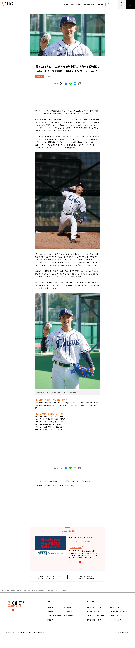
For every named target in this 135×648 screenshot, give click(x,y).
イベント (100, 4)
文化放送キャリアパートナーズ (97, 616)
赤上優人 (70, 485)
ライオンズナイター (51, 481)
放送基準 (50, 620)
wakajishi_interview (58, 485)
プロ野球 (63, 481)
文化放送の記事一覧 (10, 590)
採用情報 (50, 612)
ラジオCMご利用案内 (54, 616)
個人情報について (69, 612)
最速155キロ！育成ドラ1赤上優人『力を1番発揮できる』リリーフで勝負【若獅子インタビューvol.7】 (42, 590)
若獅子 (48, 485)
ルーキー (39, 485)
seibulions (87, 481)
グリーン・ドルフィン (117, 620)
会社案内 (50, 607)
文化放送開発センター (94, 607)
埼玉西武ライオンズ (75, 481)
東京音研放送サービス (94, 620)
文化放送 (39, 481)
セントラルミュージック (94, 612)
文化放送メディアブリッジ (118, 612)
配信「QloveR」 (76, 4)
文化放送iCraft (115, 607)
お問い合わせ (68, 616)
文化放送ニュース (89, 4)
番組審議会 (67, 607)
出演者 (66, 4)
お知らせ (39, 76)
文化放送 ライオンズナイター (80, 537)
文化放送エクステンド (117, 616)
